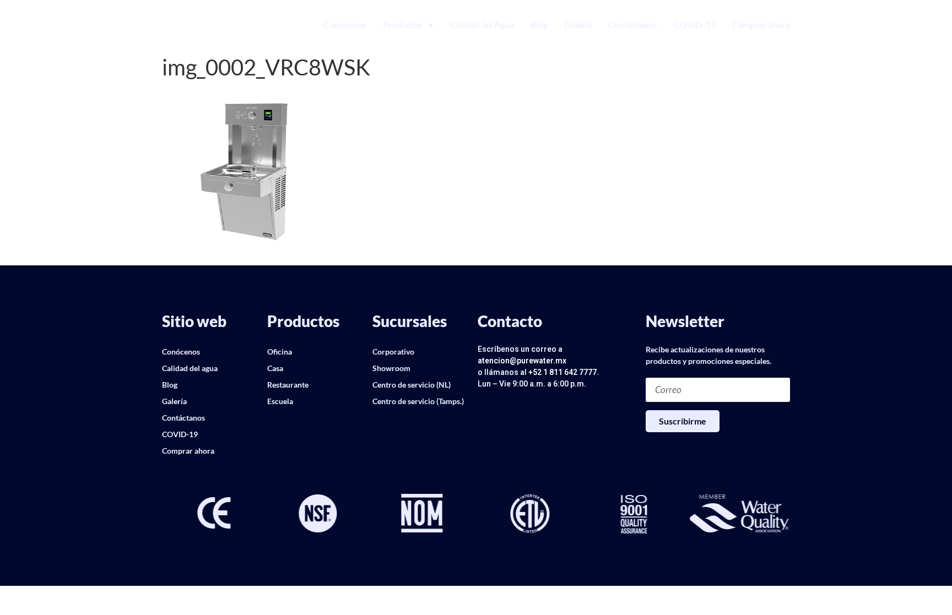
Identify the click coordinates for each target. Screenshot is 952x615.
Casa (275, 368)
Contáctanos (632, 24)
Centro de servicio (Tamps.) (418, 401)
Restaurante (288, 384)
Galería (578, 24)
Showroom (391, 368)
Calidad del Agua (482, 24)
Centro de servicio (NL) (411, 384)
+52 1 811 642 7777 (562, 372)
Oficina (279, 351)
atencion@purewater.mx (522, 360)
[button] (170, 514)
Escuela (280, 401)
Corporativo (393, 351)
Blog (539, 24)
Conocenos (344, 24)
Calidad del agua (190, 368)
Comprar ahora (761, 24)
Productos (403, 24)
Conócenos (181, 351)
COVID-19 (695, 24)
